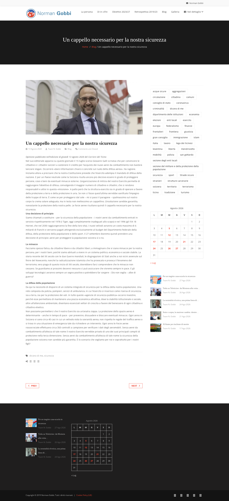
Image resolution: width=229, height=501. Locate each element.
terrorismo (187, 186)
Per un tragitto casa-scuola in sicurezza (179, 276)
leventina (157, 148)
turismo (185, 192)
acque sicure (159, 91)
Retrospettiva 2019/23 (146, 11)
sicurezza (49, 355)
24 (154, 248)
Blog (164, 11)
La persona (87, 11)
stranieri (157, 180)
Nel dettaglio (194, 11)
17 (154, 241)
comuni (190, 97)
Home (85, 46)
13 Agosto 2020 (35, 149)
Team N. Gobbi (54, 149)
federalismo (172, 125)
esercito (187, 120)
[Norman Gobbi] (49, 13)
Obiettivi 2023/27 (121, 11)
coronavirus (182, 102)
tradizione (170, 192)
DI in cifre (102, 11)
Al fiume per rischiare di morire (176, 324)
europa (156, 125)
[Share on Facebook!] (30, 361)
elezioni (157, 120)
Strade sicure (187, 175)
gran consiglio (160, 137)
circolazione (159, 97)
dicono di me (36, 355)
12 (169, 235)
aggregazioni (179, 91)
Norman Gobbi (196, 3)
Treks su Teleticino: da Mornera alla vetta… (181, 288)
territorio (172, 186)
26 (169, 248)
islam (196, 137)
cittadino (175, 97)
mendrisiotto (188, 148)
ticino (156, 192)
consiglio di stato (161, 102)
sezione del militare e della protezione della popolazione (176, 168)
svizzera (157, 186)
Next (134, 385)
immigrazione (180, 137)
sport (171, 175)
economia (194, 114)
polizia (170, 154)
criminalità (158, 108)
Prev (34, 385)
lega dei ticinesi (184, 143)
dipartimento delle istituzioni (168, 114)
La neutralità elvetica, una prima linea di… (181, 300)
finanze (188, 125)
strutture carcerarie (178, 180)
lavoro (167, 143)
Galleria (175, 11)
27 (177, 248)
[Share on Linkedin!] (38, 361)
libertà (171, 148)
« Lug (153, 262)
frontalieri (158, 131)
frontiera (173, 131)
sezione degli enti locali (165, 160)
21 (184, 241)
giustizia (188, 131)
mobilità (157, 154)
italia (155, 143)
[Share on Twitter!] (34, 361)
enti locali (172, 120)
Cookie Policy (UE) (84, 495)
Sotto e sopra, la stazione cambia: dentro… (181, 312)
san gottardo (186, 154)
